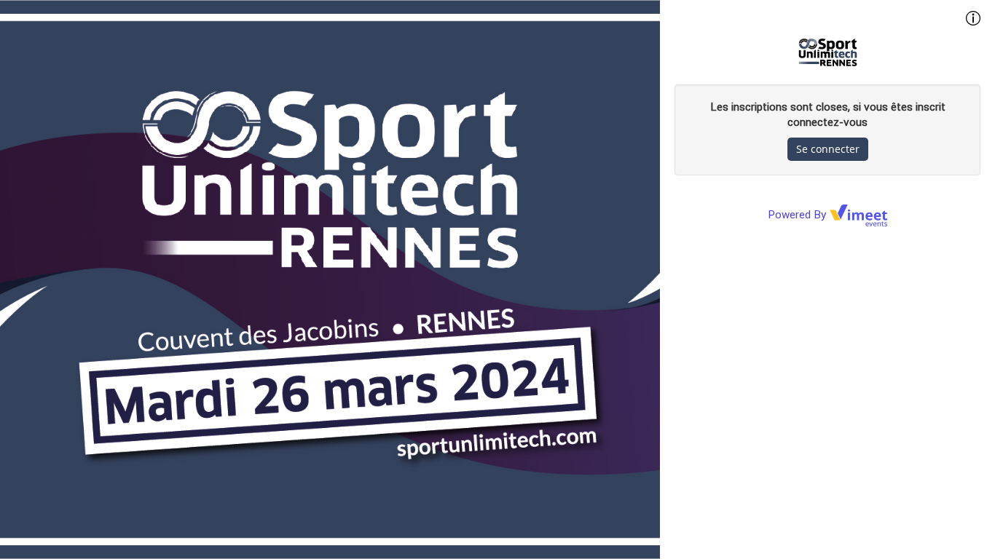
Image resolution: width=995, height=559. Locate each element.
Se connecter (828, 149)
